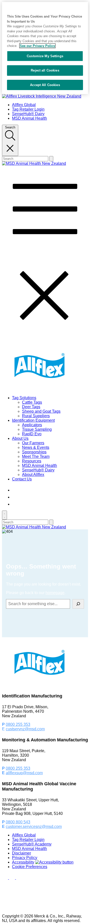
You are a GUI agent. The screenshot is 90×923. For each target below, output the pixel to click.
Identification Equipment (33, 420)
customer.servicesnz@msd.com (34, 826)
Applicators (32, 425)
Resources (31, 461)
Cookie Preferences (29, 867)
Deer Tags (31, 407)
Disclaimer (21, 853)
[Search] (78, 604)
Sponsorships (34, 452)
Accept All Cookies (45, 85)
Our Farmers (33, 443)
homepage (55, 593)
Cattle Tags (32, 402)
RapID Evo (32, 434)
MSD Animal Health (29, 118)
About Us (20, 438)
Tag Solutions (24, 398)
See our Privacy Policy (37, 46)
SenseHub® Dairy (28, 114)
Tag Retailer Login (28, 109)
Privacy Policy (24, 858)
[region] (45, 48)
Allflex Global (24, 105)
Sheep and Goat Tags (41, 411)
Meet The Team (36, 456)
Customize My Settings (45, 56)
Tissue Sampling (37, 429)
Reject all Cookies (45, 70)
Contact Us (22, 479)
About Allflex (33, 474)
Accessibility (23, 862)
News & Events (35, 447)
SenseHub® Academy (32, 844)
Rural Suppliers (36, 416)
